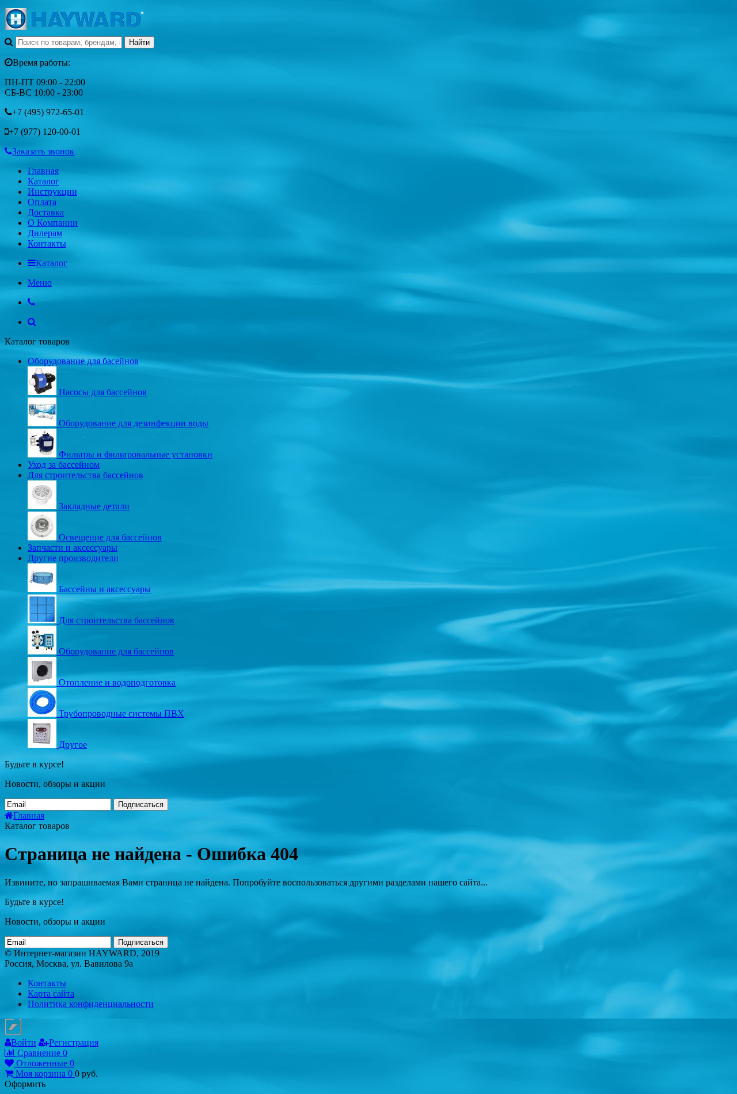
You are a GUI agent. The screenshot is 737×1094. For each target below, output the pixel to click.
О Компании (53, 223)
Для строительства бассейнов (85, 475)
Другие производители (73, 558)
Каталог (43, 181)
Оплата (42, 202)
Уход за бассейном (64, 465)
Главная (43, 171)
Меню (40, 282)
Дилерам (45, 233)
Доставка (46, 212)
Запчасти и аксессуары (72, 547)
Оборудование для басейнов (83, 361)
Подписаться (141, 804)
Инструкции (52, 191)
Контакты (47, 243)
